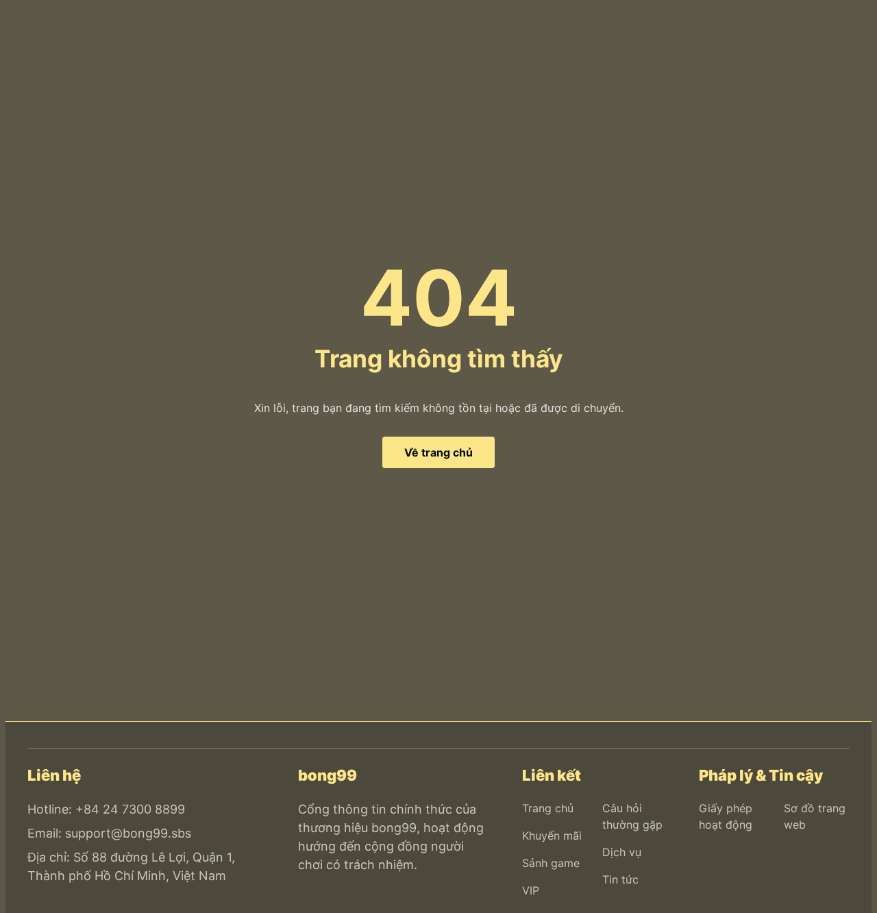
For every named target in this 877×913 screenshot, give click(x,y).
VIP (530, 890)
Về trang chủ (438, 452)
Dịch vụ (621, 852)
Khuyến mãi (552, 835)
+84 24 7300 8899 (130, 809)
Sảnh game (551, 863)
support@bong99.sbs (128, 833)
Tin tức (620, 879)
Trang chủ (547, 808)
